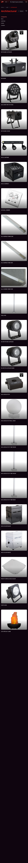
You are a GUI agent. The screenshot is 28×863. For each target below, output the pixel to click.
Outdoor (3, 25)
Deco (2, 18)
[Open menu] (26, 2)
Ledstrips (3, 21)
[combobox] (7, 2)
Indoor (2, 23)
